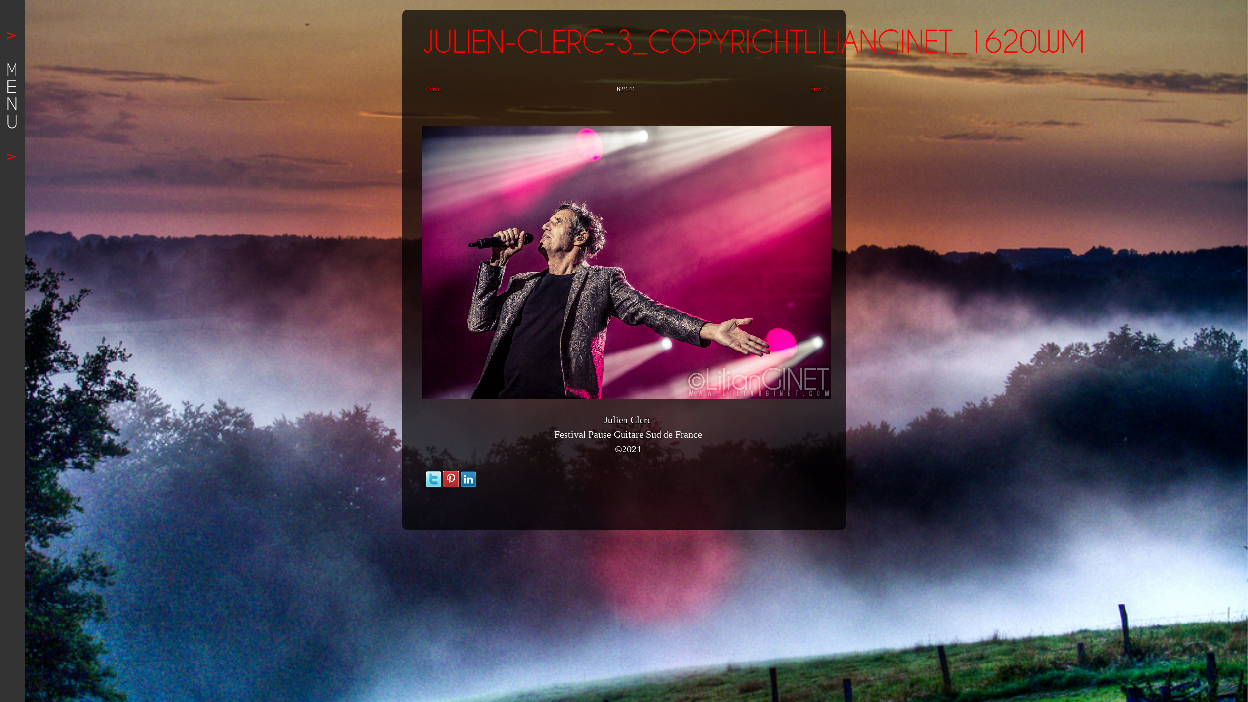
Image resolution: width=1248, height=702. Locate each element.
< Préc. (433, 89)
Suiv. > (819, 89)
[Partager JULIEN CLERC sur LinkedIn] (468, 476)
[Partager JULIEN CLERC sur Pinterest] (451, 476)
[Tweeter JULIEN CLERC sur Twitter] (433, 476)
